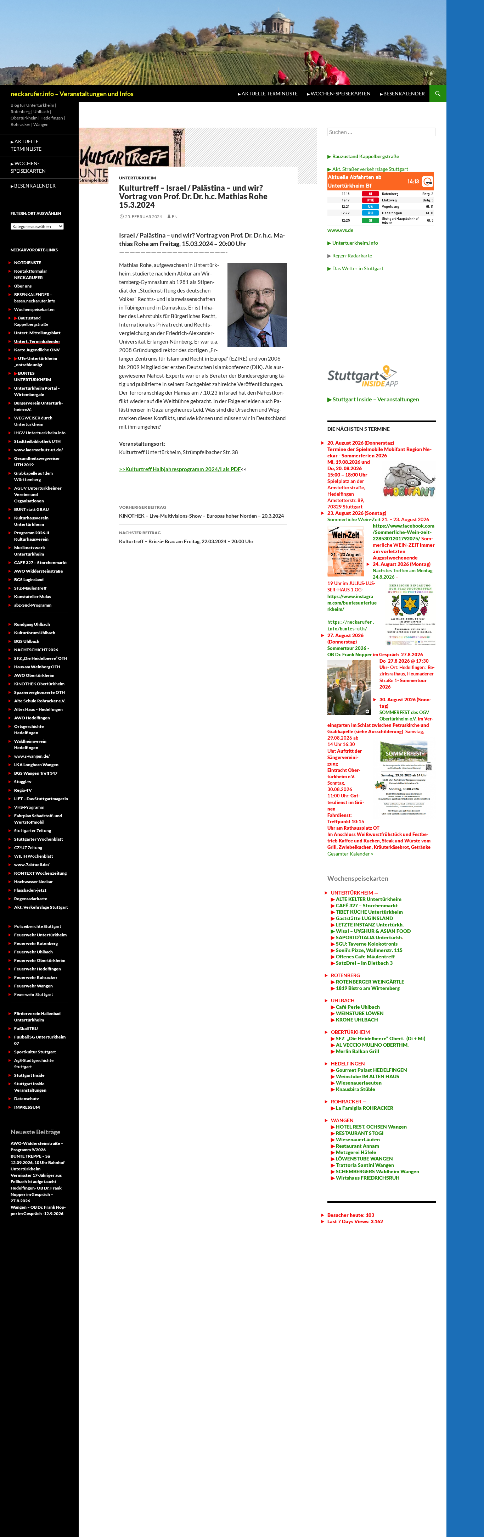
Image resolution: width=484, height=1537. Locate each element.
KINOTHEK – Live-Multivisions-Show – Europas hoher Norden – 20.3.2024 (201, 512)
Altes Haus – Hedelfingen (38, 709)
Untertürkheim (137, 177)
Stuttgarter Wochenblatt (38, 839)
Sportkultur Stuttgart (35, 1051)
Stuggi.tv (23, 781)
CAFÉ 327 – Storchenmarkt (367, 905)
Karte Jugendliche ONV (37, 349)
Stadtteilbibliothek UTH (37, 441)
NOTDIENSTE (27, 262)
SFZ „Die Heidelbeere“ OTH (40, 658)
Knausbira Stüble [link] (355, 1089)
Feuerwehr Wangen (33, 986)
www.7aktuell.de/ (32, 864)
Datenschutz (26, 1098)
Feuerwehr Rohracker (35, 977)
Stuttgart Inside (29, 1075)
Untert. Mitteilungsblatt (37, 332)
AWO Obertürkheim (34, 675)
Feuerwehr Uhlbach (33, 951)
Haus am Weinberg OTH (37, 666)
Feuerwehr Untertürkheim (40, 934)
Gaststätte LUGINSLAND (364, 918)
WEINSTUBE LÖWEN (360, 1013)
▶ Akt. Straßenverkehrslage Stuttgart (367, 169)
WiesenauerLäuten (357, 1139)
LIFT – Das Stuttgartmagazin (41, 798)
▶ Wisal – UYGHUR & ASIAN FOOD (371, 931)
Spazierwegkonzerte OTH (39, 692)
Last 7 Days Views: (349, 1221)
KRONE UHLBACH (356, 1020)
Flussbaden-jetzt (30, 890)
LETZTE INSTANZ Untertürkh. (370, 924)
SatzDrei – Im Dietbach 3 (364, 963)
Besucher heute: (346, 1215)
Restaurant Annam (357, 1146)
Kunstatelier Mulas (32, 596)
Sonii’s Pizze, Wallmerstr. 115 (369, 950)
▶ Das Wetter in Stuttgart (355, 268)
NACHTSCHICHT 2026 (36, 649)
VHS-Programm (29, 807)
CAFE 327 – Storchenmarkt (40, 562)
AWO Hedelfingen (32, 717)
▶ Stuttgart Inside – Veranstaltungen (373, 399)
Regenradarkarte (30, 898)
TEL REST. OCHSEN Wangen (375, 1127)
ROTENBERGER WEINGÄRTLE (370, 982)
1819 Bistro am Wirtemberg (367, 988)
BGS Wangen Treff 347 (35, 773)
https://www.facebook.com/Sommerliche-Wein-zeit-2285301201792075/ (403, 532)
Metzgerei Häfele (355, 1152)
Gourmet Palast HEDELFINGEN (371, 1070)
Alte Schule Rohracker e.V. (40, 700)
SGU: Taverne (366, 944)
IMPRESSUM (27, 1107)
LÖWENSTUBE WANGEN (364, 1158)
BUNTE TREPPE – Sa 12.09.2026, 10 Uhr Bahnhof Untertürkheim (37, 1162)
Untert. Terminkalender (37, 341)
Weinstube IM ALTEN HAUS (367, 1076)
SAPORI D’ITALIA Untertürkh (368, 937)
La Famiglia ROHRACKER (364, 1108)
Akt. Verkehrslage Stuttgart (41, 907)
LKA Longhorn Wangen (36, 764)
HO (339, 1127)
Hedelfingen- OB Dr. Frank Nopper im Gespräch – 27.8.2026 (36, 1194)
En (175, 216)
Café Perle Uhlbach (357, 1007)
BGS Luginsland (29, 579)
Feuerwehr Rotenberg (36, 943)
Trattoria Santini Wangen (364, 1165)
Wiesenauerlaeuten (359, 1083)
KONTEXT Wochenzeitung (40, 873)
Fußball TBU (26, 1028)
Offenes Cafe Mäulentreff (365, 956)
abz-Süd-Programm (32, 605)
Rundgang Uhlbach (32, 624)
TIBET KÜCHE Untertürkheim (369, 912)
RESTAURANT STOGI (359, 1133)
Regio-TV (23, 790)
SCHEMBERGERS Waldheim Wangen (377, 1171)
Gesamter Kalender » (350, 854)
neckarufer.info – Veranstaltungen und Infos (72, 94)
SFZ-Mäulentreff (30, 588)
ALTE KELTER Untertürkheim (368, 899)
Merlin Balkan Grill (358, 1051)
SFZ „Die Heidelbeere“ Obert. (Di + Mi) (380, 1038)
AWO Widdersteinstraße (38, 571)
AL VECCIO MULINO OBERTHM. (372, 1045)
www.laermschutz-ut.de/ (38, 449)
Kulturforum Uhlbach (34, 632)
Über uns (23, 286)
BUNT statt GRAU (31, 509)
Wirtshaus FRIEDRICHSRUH (367, 1178)
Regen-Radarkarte (352, 255)
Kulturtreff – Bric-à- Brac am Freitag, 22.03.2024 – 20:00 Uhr (186, 537)
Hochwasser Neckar (33, 881)
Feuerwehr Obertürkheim (39, 960)
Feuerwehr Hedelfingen (37, 968)
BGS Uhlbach (26, 641)
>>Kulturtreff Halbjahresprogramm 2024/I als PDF (180, 469)
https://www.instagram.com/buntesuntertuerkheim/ (352, 603)
